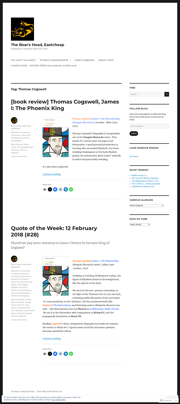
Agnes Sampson (18, 299)
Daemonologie (17, 302)
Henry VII (15, 282)
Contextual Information (21, 276)
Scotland (20, 313)
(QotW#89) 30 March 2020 (143, 186)
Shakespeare (16, 138)
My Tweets (134, 156)
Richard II (23, 287)
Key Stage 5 (23, 285)
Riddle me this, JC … (140, 175)
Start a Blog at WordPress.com (49, 391)
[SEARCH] (166, 94)
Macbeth (15, 287)
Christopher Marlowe (20, 273)
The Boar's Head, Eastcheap (37, 44)
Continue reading (52, 174)
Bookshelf (15, 132)
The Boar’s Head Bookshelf (54, 60)
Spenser (28, 313)
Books (28, 299)
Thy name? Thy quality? (23, 60)
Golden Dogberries (84, 60)
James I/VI (26, 135)
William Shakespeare (20, 296)
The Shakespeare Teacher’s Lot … (146, 181)
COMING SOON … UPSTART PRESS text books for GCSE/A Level (44, 65)
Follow (134, 133)
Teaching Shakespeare (20, 293)
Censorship (25, 271)
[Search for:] (147, 94)
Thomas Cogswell (18, 316)
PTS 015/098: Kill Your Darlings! (145, 178)
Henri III (21, 305)
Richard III (15, 290)
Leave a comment (18, 156)
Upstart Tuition (106, 60)
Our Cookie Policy (59, 400)
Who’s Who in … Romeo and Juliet (146, 184)
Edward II (15, 279)
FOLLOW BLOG (139, 108)
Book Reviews (17, 144)
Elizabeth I (24, 279)
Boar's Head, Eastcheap (21, 126)
